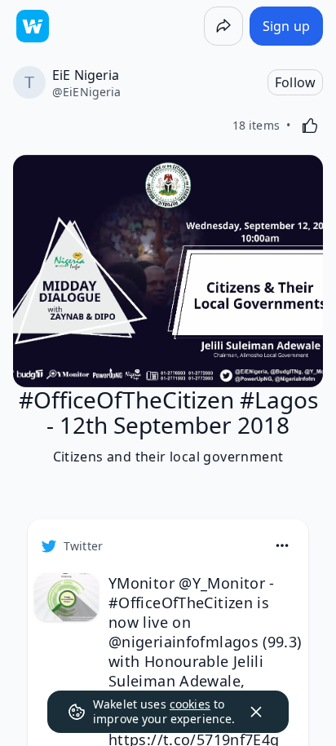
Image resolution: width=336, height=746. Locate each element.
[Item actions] (282, 545)
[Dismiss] (256, 712)
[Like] (310, 126)
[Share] (223, 26)
